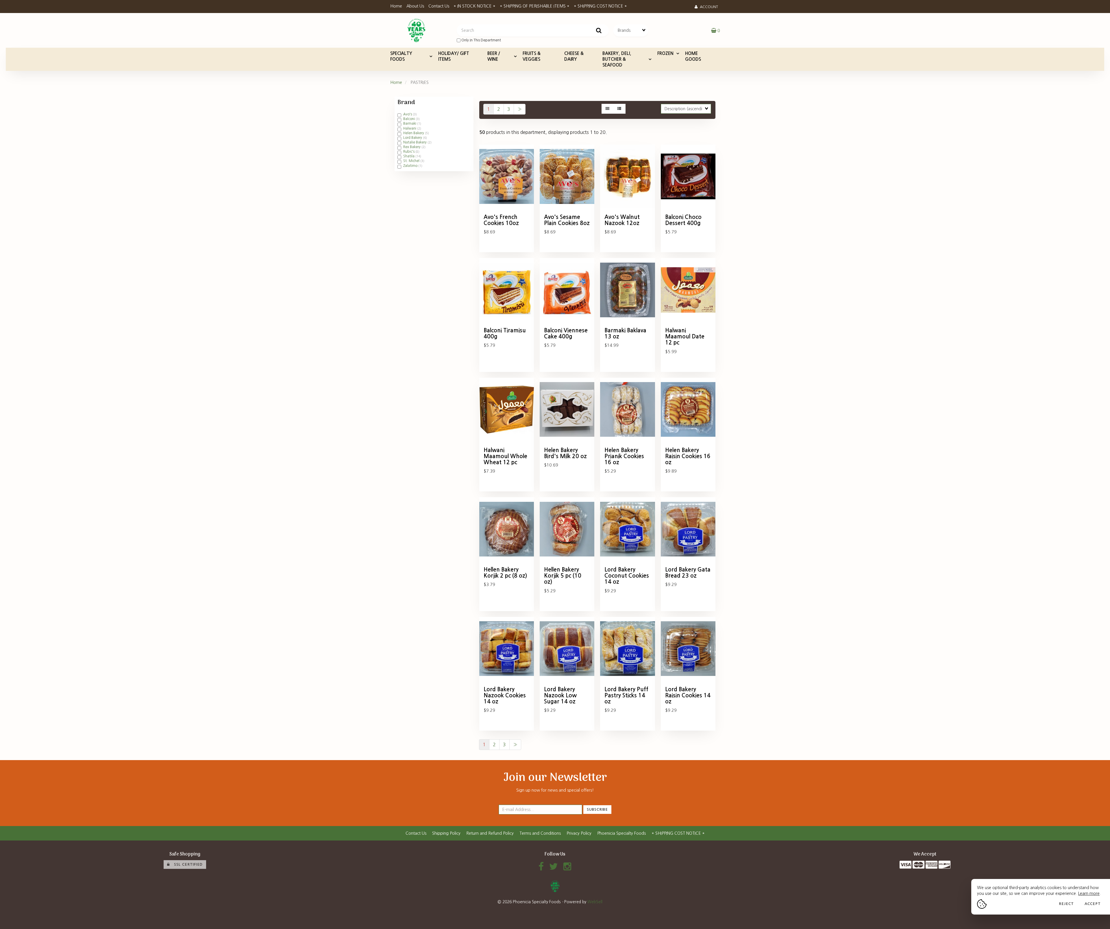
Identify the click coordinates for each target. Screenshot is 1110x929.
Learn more (1089, 893)
